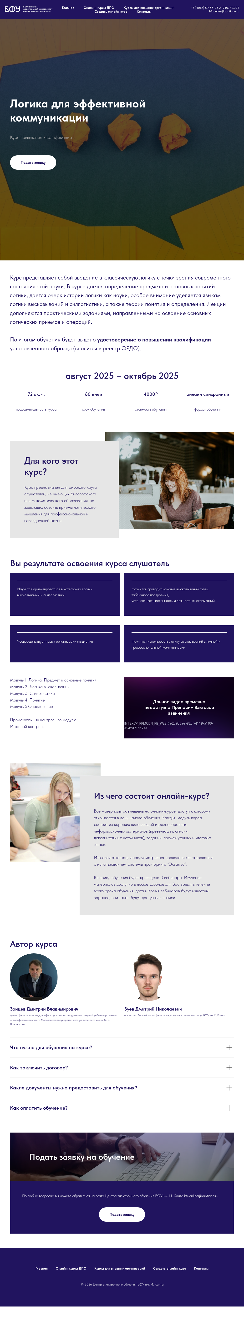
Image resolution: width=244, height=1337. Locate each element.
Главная (68, 8)
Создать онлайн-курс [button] (111, 11)
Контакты (144, 11)
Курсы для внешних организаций (149, 8)
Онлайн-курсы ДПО (99, 8)
